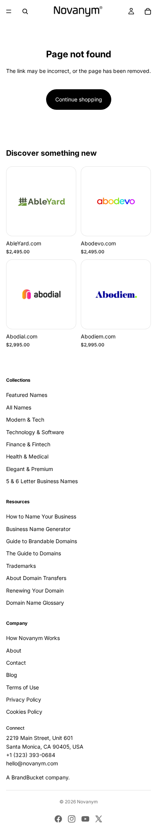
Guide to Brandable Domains (41, 541)
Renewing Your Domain (35, 590)
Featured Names (26, 395)
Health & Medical (27, 457)
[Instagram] (71, 818)
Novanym (87, 801)
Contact (16, 662)
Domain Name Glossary (35, 602)
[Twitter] (98, 818)
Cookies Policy (24, 712)
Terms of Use (22, 687)
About (13, 650)
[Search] (25, 11)
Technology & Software (35, 432)
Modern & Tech (25, 419)
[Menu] (9, 11)
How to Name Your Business (41, 517)
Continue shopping (78, 99)
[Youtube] (85, 818)
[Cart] (147, 11)
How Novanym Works (33, 638)
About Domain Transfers (36, 578)
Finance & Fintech (28, 444)
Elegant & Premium (29, 469)
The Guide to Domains (33, 553)
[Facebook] (58, 818)
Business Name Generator (38, 529)
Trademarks (21, 566)
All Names (18, 407)
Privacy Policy (23, 699)
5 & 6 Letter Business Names (42, 481)
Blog (11, 675)
